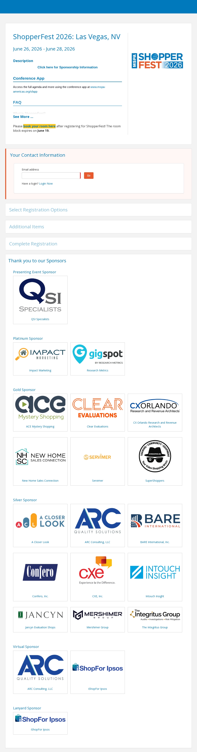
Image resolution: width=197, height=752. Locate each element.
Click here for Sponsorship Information (68, 67)
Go (88, 175)
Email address (30, 169)
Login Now (46, 183)
